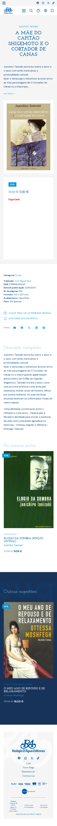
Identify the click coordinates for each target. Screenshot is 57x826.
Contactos (28, 776)
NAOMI (9, 536)
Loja (28, 763)
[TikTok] (53, 3)
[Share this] (22, 327)
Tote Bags (29, 767)
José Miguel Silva (23, 281)
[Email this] (14, 327)
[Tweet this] (29, 327)
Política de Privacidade (28, 806)
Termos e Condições (44, 806)
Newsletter (28, 771)
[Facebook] (37, 3)
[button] (31, 10)
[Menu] (24, 11)
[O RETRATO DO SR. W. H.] (29, 604)
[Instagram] (43, 3)
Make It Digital (35, 814)
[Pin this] (43, 327)
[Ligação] (8, 10)
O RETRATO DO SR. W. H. (20, 688)
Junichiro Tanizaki (28, 26)
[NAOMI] (29, 453)
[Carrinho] (38, 10)
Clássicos (8, 684)
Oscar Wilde (10, 691)
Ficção (18, 275)
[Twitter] (48, 3)
